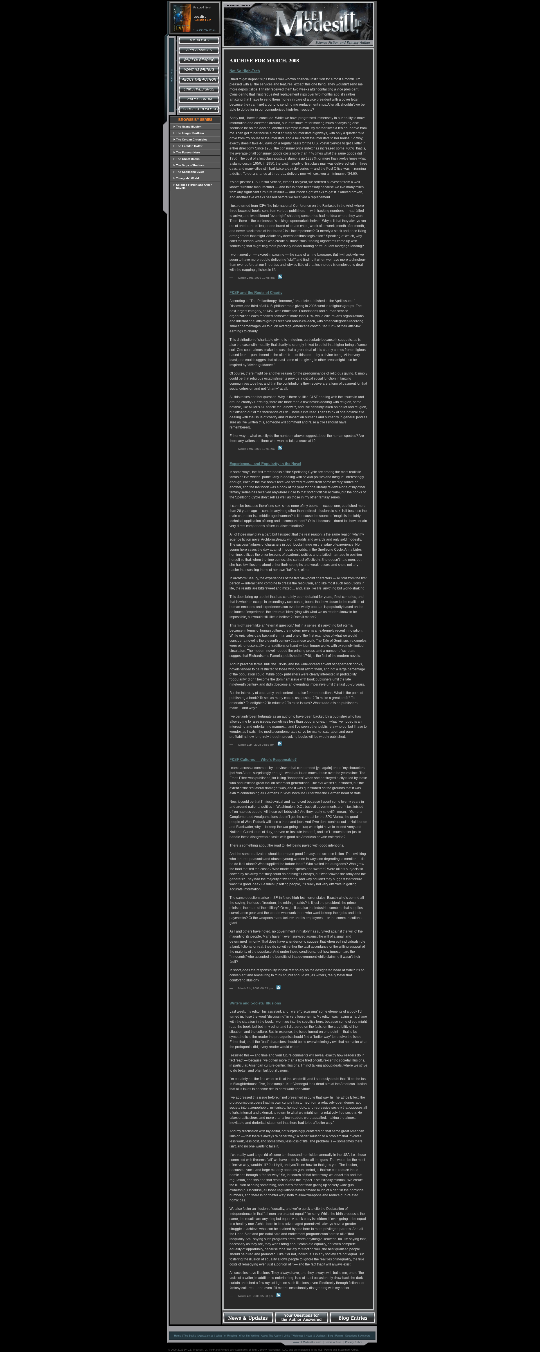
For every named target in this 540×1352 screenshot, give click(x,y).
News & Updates (316, 1335)
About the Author (199, 79)
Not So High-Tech (245, 71)
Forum (339, 1335)
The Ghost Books (188, 158)
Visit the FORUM (199, 99)
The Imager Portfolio (190, 133)
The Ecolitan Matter (189, 146)
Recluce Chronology (199, 109)
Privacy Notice (353, 1342)
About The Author (271, 1335)
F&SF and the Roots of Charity (256, 293)
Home (177, 1335)
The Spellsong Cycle (190, 171)
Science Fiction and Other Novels (194, 186)
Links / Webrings (199, 89)
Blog (330, 1335)
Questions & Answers (357, 1335)
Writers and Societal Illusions (255, 1003)
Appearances (199, 50)
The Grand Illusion (188, 126)
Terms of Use (333, 1342)
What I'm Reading (199, 60)
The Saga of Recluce (190, 165)
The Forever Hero (188, 152)
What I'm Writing (199, 70)
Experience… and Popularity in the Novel (265, 464)
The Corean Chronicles (192, 139)
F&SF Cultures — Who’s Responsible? (263, 759)
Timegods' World (187, 178)
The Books (199, 40)
